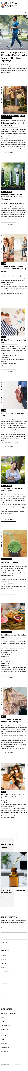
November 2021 (5, 987)
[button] (20, 75)
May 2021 (3, 999)
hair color (8, 808)
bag (25, 346)
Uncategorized (4, 1029)
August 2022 (4, 975)
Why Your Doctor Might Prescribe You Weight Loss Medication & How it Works (13, 892)
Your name (3, 928)
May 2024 (3, 967)
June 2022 (3, 979)
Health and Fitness (7, 117)
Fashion (22, 115)
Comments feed (5, 1047)
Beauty (3, 716)
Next (17, 835)
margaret (5, 61)
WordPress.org (4, 1051)
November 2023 (5, 971)
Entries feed (4, 1043)
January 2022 (4, 983)
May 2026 (3, 959)
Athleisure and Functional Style (10, 115)
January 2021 (4, 1003)
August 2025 (4, 963)
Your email (3, 935)
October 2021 (4, 991)
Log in (2, 1039)
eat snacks (10, 583)
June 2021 (3, 995)
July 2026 (3, 955)
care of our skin (17, 504)
